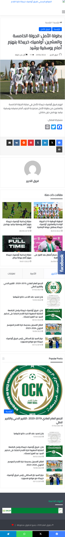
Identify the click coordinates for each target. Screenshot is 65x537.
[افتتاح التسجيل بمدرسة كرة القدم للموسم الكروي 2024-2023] (53, 329)
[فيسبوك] (59, 143)
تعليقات (11, 273)
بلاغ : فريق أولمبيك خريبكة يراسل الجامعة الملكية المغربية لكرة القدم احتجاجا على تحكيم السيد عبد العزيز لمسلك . (23, 313)
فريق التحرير (32, 180)
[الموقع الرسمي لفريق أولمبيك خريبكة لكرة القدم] (32, 4)
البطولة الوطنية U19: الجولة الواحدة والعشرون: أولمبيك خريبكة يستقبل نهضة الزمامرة (50, 224)
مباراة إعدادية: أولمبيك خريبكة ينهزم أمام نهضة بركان (18, 256)
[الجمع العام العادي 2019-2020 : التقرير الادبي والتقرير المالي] (53, 287)
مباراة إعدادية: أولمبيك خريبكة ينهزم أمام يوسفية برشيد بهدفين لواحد (17, 224)
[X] (52, 143)
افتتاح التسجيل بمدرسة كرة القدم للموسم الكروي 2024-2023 (25, 326)
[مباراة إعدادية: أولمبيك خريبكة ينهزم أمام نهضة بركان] (16, 243)
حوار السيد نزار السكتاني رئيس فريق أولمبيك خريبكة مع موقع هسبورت (24, 340)
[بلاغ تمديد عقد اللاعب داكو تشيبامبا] (53, 301)
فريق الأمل (45, 29)
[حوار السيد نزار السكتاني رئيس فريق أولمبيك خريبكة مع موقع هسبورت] (53, 342)
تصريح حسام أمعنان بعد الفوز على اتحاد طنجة (48, 256)
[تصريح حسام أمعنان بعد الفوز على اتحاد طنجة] (48, 243)
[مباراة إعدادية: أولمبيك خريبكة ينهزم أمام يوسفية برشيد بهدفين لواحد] (16, 210)
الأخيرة (33, 273)
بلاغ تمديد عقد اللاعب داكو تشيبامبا (28, 297)
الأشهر (54, 273)
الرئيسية (56, 22)
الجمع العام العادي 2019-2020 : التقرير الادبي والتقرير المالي (23, 284)
